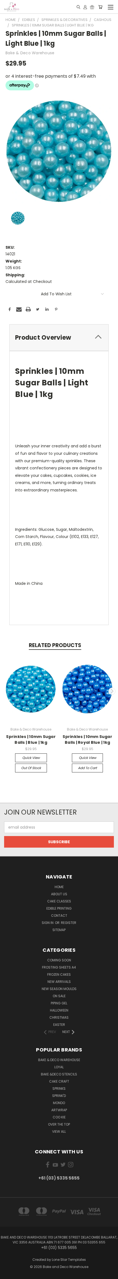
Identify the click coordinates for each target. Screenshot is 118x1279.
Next (112, 691)
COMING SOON (59, 960)
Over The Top (59, 1124)
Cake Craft (59, 1081)
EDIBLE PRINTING (59, 908)
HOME (59, 887)
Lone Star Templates (69, 1259)
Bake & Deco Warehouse (59, 1060)
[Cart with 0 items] (100, 7)
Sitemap (59, 930)
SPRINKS (59, 1088)
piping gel (59, 1003)
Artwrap (59, 1110)
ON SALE (59, 996)
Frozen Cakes (59, 974)
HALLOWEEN (59, 1010)
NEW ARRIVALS (59, 981)
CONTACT (59, 915)
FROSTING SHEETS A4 (59, 967)
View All (59, 1131)
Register (68, 922)
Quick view (31, 757)
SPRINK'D (59, 1095)
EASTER (59, 1024)
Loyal (59, 1067)
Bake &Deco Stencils (59, 1074)
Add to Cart (87, 768)
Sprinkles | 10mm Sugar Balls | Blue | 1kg (31, 739)
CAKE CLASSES (59, 901)
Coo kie (59, 1117)
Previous (6, 691)
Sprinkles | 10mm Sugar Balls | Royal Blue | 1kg (87, 739)
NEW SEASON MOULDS (59, 988)
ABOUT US (59, 894)
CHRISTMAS (59, 1017)
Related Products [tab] (55, 645)
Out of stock (31, 768)
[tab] (59, 337)
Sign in (48, 922)
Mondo (59, 1102)
